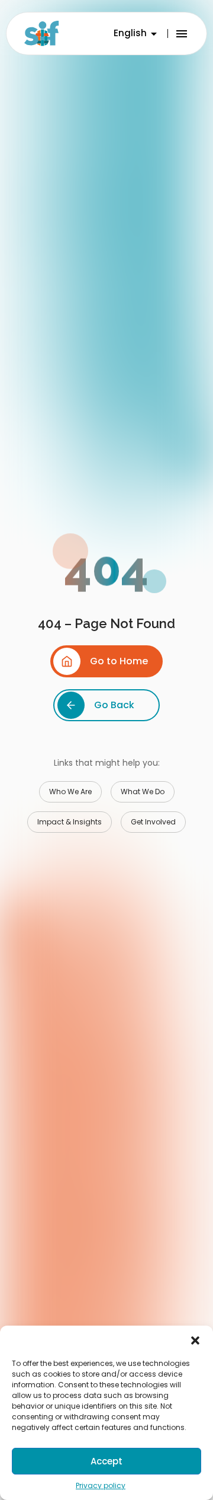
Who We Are (70, 791)
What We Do (142, 791)
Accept (106, 1461)
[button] (195, 1340)
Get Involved (153, 822)
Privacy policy (100, 1485)
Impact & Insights (69, 822)
